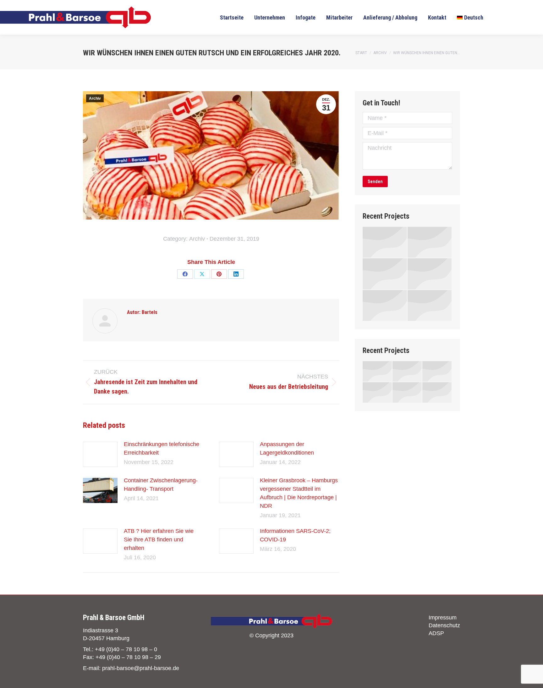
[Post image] (100, 454)
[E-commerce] (430, 242)
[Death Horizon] (385, 306)
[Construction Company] (430, 306)
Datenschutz (444, 625)
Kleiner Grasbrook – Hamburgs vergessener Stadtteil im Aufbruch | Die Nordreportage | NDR (299, 493)
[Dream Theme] (385, 242)
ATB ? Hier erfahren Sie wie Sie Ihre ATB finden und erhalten (159, 539)
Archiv (95, 98)
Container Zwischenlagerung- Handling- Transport (161, 484)
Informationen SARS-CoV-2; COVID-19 (295, 535)
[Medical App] (385, 274)
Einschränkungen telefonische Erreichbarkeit (161, 448)
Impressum (443, 617)
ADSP (436, 633)
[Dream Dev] (430, 274)
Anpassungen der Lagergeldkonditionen (287, 448)
